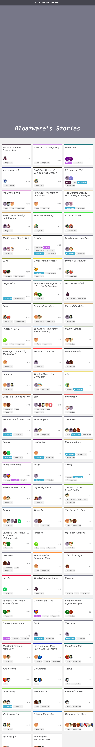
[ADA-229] (67, 385)
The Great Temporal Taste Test (13, 647)
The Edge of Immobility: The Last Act (15, 352)
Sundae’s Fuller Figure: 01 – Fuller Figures (16, 602)
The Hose (70, 623)
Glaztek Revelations (44, 306)
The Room (70, 419)
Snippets (69, 578)
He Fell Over (40, 442)
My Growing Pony (12, 714)
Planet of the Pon (74, 691)
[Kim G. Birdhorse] (67, 178)
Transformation (9, 185)
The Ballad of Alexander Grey (42, 738)
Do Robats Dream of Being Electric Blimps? (45, 171)
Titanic (68, 668)
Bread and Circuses (44, 351)
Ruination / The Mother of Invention (46, 194)
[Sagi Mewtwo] (89, 725)
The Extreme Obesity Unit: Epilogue (14, 216)
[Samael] (39, 385)
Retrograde (71, 396)
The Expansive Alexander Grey (42, 556)
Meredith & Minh (73, 351)
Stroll (36, 623)
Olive (5, 260)
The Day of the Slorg (75, 510)
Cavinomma (40, 668)
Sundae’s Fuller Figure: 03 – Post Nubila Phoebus (47, 284)
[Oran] (36, 269)
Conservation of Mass (45, 260)
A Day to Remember (44, 714)
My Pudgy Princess (75, 532)
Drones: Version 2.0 (75, 260)
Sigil (36, 396)
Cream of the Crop (43, 600)
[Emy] (36, 181)
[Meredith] (5, 158)
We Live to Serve (11, 192)
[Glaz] (39, 317)
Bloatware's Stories (47, 3)
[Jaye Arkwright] (36, 498)
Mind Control (40, 250)
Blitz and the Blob (74, 170)
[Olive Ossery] (71, 226)
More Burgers (41, 419)
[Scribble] (8, 475)
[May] (71, 271)
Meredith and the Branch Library (12, 148)
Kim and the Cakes (75, 306)
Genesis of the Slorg (75, 714)
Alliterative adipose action (16, 419)
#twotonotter (41, 691)
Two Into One (9, 668)
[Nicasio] (12, 249)
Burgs (37, 464)
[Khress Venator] (82, 725)
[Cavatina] (39, 679)
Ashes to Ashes (73, 215)
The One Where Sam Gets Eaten (44, 375)
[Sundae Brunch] (71, 249)
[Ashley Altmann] (67, 226)
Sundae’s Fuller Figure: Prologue (73, 602)
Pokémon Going (73, 442)
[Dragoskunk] (92, 725)
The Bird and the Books (46, 578)
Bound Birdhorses (12, 464)
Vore (12, 208)
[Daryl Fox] (85, 725)
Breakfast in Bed (73, 646)
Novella (6, 578)
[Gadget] (39, 657)
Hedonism (8, 374)
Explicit (69, 162)
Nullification (50, 250)
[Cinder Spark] (67, 657)
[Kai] (5, 181)
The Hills (38, 510)
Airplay (68, 464)
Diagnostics (9, 283)
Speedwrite (82, 182)
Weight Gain (8, 162)
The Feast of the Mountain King (73, 488)
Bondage (39, 247)
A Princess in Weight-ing (46, 147)
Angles (6, 510)
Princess (38, 532)
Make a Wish (71, 147)
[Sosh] (78, 430)
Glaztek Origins (73, 328)
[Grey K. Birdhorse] (8, 204)
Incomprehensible (12, 170)
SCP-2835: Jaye (73, 555)
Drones (6, 306)
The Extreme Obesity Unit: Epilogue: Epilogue (77, 194)
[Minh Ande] (71, 362)
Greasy (6, 442)
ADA (67, 374)
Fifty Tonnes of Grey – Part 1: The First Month (46, 647)
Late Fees (8, 555)
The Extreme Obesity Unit (16, 238)
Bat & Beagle (9, 736)
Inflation (38, 344)
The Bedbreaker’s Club (14, 487)
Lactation (15, 638)
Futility (37, 238)
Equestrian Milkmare (13, 623)
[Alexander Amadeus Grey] (12, 204)
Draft (68, 182)
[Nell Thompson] (71, 204)
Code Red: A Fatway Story (16, 396)
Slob (37, 162)
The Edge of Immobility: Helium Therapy (46, 330)
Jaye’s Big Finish (42, 487)
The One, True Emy (44, 215)
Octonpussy (9, 691)
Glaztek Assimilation (75, 283)
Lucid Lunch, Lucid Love (77, 238)
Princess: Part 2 (11, 328)
